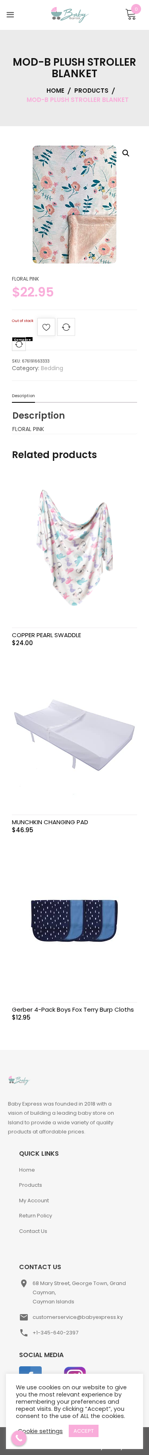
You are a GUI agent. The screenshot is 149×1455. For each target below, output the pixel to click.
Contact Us (33, 1231)
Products (30, 1185)
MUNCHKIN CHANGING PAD (50, 822)
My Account (34, 1200)
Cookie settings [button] (40, 1431)
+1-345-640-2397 (55, 1332)
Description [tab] (23, 396)
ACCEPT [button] (84, 1431)
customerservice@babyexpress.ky (78, 1317)
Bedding (52, 368)
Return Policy (35, 1215)
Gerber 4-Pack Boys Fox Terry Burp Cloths (73, 1009)
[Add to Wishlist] (46, 329)
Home (27, 1170)
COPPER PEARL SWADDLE (46, 635)
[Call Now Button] (19, 1438)
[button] (126, 153)
